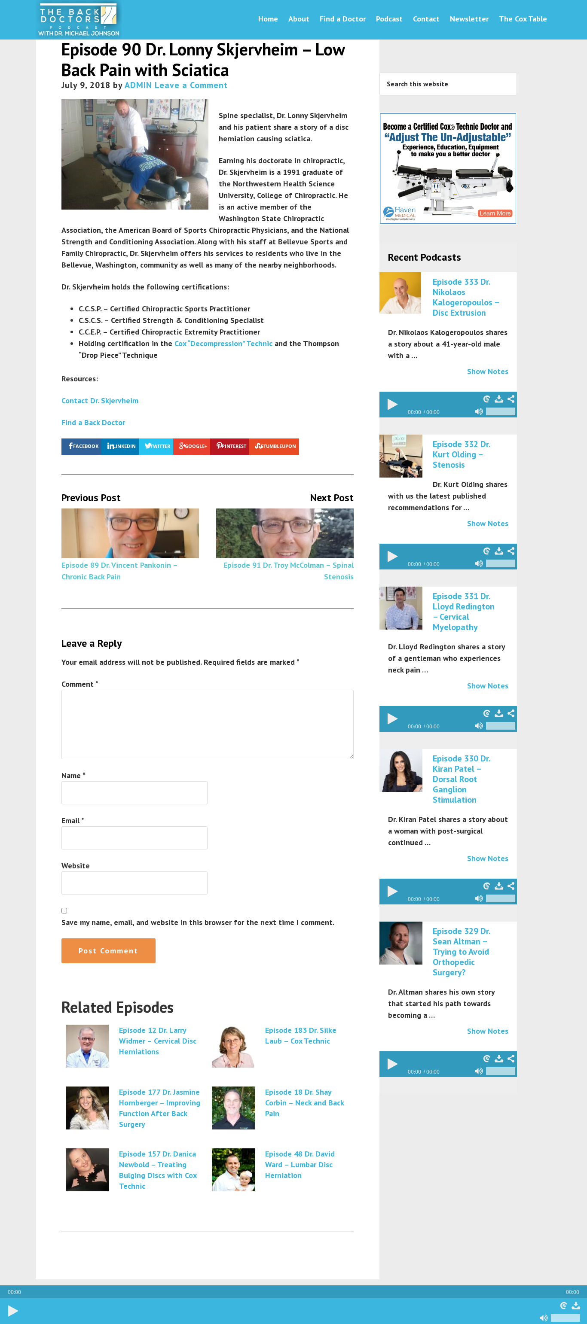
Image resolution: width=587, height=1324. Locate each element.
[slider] (565, 1318)
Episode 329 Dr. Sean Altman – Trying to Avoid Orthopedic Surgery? (461, 951)
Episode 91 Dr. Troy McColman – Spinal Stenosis (288, 570)
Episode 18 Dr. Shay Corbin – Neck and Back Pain (304, 1102)
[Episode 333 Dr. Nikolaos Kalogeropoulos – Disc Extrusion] (400, 294)
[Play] (13, 1311)
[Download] (576, 1305)
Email (72, 820)
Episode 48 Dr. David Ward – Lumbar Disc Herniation (300, 1164)
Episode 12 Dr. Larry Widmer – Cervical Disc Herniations (157, 1040)
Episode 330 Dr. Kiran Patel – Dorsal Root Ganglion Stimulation (461, 779)
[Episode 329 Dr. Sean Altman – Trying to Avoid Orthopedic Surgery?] (400, 943)
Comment (79, 684)
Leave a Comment (191, 85)
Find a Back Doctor (93, 422)
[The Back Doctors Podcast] (79, 34)
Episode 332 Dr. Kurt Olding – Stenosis (461, 454)
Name (73, 775)
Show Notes (487, 371)
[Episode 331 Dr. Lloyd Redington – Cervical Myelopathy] (400, 608)
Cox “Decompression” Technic (223, 343)
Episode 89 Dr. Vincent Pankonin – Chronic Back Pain (119, 570)
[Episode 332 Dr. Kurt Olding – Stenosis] (400, 456)
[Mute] (544, 1318)
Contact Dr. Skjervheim (99, 400)
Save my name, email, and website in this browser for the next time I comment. (197, 922)
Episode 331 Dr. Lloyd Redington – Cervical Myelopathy (464, 611)
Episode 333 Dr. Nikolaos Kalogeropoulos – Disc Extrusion (466, 297)
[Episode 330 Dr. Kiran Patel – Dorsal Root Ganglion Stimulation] (400, 771)
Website (75, 865)
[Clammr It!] (564, 1305)
